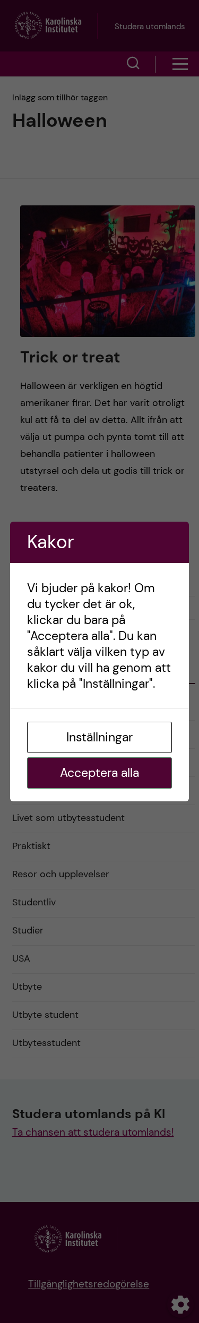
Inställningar (99, 737)
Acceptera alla (99, 773)
